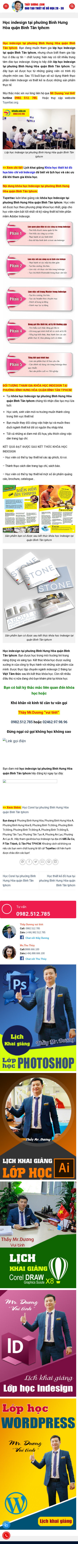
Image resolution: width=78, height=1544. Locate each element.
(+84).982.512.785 (35, 932)
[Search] (72, 6)
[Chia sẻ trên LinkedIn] (55, 862)
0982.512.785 (22, 722)
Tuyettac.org (10, 102)
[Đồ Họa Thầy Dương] (39, 6)
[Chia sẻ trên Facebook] (29, 862)
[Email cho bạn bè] (42, 862)
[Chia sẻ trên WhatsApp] (23, 862)
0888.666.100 (32, 949)
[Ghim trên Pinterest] (49, 862)
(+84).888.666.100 (35, 953)
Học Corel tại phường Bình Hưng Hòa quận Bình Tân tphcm (19, 880)
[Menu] (6, 6)
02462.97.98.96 (55, 722)
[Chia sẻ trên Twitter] (36, 862)
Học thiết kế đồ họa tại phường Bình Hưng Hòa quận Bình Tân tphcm (57, 880)
